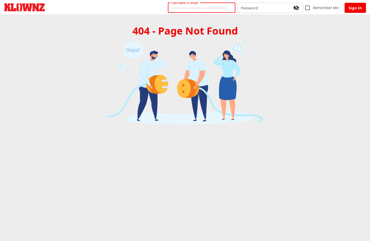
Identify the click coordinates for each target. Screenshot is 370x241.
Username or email (184, 3)
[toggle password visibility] (296, 8)
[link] (24, 7)
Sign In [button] (355, 7)
